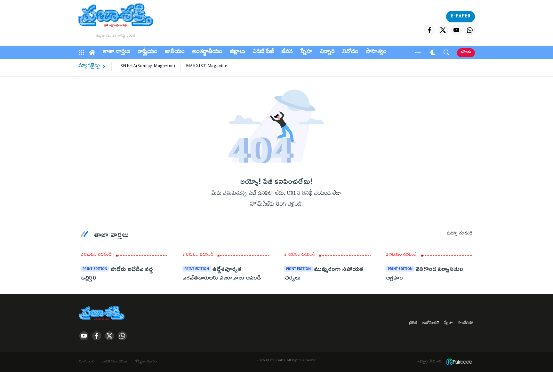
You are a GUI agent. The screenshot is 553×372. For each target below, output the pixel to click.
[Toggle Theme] (433, 52)
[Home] (92, 52)
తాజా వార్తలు (116, 52)
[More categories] (417, 52)
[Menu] (81, 52)
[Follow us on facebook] (429, 30)
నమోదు (466, 52)
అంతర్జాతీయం (207, 52)
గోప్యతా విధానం (146, 362)
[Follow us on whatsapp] (470, 30)
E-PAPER (460, 17)
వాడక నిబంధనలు (114, 362)
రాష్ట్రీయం (147, 52)
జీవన (287, 52)
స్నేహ (306, 52)
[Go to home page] (115, 16)
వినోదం (350, 52)
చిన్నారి (327, 52)
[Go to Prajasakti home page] (103, 313)
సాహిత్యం (376, 52)
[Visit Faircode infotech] (459, 362)
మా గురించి (87, 362)
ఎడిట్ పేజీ (263, 52)
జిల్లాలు (237, 52)
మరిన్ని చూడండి (459, 234)
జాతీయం (175, 52)
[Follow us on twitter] (443, 30)
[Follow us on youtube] (456, 30)
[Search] (446, 52)
